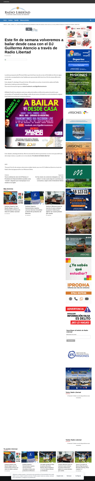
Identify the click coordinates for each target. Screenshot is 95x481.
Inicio (5, 20)
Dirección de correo (71, 334)
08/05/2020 (8, 55)
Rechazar (69, 475)
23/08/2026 (49, 215)
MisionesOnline (24, 20)
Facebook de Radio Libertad (41, 156)
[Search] (91, 20)
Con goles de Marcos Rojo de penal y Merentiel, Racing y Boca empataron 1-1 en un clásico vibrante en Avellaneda (47, 467)
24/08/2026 (8, 213)
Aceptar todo (60, 475)
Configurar (78, 475)
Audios (10, 20)
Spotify (16, 20)
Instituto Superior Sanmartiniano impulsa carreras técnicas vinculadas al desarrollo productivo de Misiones (33, 210)
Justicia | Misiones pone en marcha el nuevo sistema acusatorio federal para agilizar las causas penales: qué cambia (54, 210)
